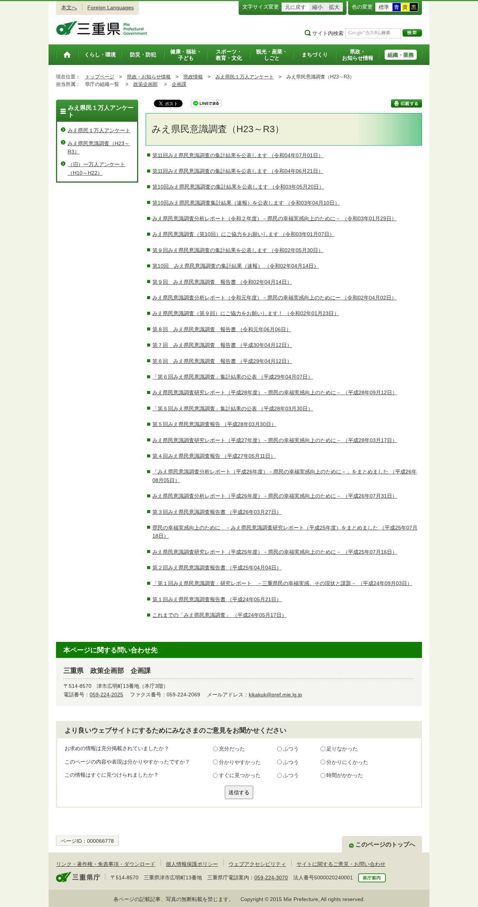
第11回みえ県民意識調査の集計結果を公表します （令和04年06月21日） (237, 171)
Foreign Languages (110, 7)
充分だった (232, 749)
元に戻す (295, 7)
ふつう (291, 749)
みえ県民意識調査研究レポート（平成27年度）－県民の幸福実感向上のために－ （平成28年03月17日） (274, 440)
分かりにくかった (347, 762)
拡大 (334, 7)
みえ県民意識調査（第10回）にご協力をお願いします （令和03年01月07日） (243, 234)
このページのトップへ (385, 844)
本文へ (69, 7)
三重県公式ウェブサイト (102, 28)
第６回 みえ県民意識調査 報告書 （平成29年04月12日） (222, 361)
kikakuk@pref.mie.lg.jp (275, 695)
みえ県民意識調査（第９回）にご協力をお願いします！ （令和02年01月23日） (245, 313)
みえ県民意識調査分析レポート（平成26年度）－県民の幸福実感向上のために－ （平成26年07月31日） (274, 496)
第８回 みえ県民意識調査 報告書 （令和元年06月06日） (221, 329)
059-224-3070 (271, 877)
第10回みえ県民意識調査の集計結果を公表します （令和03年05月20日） (238, 187)
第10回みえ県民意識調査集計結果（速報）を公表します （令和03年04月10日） (246, 203)
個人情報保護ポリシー (192, 864)
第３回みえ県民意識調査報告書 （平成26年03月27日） (217, 512)
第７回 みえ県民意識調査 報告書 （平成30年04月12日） (222, 345)
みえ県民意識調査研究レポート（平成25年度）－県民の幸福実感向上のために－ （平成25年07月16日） (274, 552)
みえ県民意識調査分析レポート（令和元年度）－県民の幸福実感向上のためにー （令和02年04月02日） (274, 298)
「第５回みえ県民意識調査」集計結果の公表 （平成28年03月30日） (232, 408)
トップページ (99, 77)
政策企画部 (145, 84)
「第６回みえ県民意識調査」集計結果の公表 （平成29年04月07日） (232, 377)
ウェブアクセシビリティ (257, 864)
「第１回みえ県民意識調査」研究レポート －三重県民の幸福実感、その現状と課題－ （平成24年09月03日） (282, 583)
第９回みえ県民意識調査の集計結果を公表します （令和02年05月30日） (237, 250)
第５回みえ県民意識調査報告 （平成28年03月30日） (214, 424)
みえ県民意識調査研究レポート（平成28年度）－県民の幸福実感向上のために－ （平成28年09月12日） (274, 392)
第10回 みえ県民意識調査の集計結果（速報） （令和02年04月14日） (235, 266)
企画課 (179, 84)
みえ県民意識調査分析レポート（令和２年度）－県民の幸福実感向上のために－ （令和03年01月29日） (274, 218)
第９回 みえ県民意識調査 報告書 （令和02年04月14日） (222, 282)
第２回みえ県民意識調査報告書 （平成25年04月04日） (217, 568)
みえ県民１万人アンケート (244, 77)
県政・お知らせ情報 (149, 77)
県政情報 (193, 77)
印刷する (406, 103)
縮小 (317, 7)
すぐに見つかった (240, 775)
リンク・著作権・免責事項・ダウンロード (105, 864)
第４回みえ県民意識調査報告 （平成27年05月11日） (214, 456)
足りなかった (342, 749)
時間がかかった (344, 775)
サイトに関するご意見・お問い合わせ (341, 864)
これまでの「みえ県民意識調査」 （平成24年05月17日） (219, 615)
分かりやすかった (240, 762)
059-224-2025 (106, 695)
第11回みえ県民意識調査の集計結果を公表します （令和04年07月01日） (237, 155)
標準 (384, 7)
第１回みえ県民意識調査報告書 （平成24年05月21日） (217, 599)
